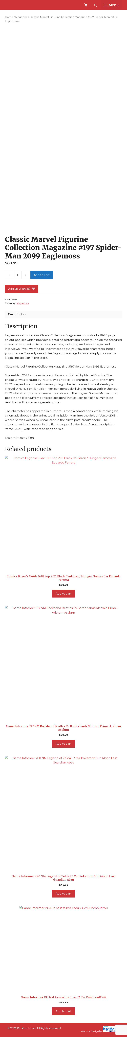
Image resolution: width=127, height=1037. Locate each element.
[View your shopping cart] (86, 5)
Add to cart (42, 275)
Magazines (22, 17)
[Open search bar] (95, 5)
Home (9, 17)
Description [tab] (17, 314)
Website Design (90, 1031)
